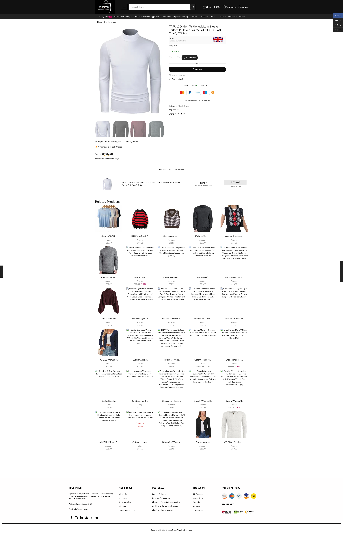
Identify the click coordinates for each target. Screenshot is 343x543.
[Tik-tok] (91, 517)
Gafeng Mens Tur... (202, 359)
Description (164, 169)
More (241, 16)
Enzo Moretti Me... (234, 359)
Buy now (198, 69)
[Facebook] (71, 517)
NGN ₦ (337, 24)
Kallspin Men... (202, 236)
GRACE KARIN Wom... (234, 318)
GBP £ (337, 15)
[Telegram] (96, 517)
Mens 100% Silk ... (109, 236)
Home (99, 22)
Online (222, 16)
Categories (105, 16)
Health (194, 16)
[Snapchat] (86, 517)
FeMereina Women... (171, 442)
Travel (212, 16)
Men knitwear (110, 22)
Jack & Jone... (140, 277)
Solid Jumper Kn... (140, 401)
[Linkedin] (81, 517)
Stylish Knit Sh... (109, 401)
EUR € (337, 29)
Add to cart (191, 57)
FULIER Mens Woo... (234, 277)
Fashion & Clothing (122, 16)
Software (232, 16)
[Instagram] (76, 517)
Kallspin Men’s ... (202, 277)
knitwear (176, 109)
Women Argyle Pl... (140, 318)
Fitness (204, 16)
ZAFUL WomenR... (171, 277)
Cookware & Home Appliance (146, 16)
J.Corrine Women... (202, 442)
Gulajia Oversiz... (140, 359)
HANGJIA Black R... (140, 236)
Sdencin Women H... (172, 236)
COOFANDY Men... (234, 442)
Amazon (140, 240)
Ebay (109, 240)
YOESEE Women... (109, 359)
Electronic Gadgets (171, 16)
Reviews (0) (180, 169)
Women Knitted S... (203, 318)
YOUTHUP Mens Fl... (109, 442)
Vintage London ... (140, 442)
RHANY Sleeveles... (171, 359)
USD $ (337, 20)
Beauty (185, 16)
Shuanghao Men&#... (171, 401)
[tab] (164, 169)
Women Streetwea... (234, 236)
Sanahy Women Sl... (234, 401)
